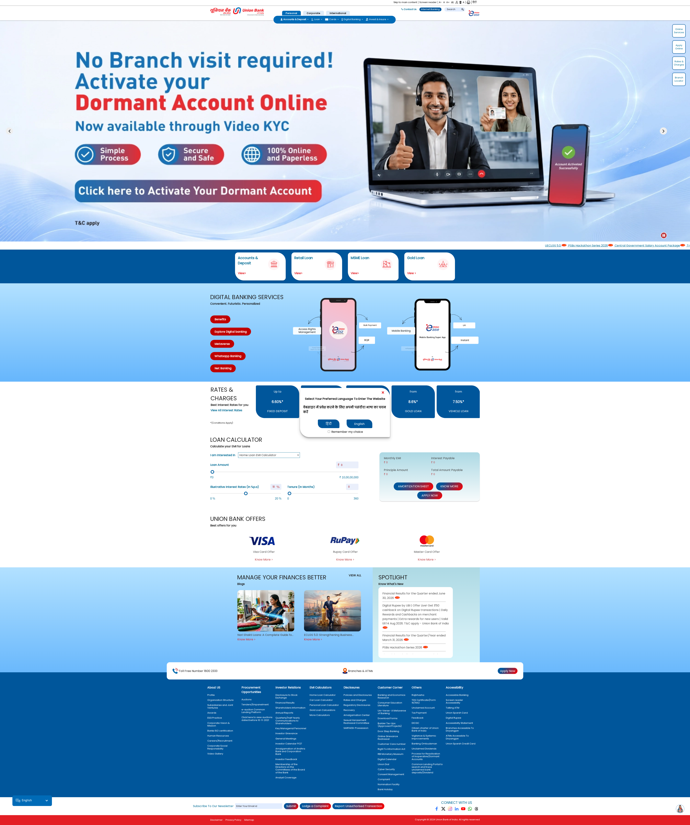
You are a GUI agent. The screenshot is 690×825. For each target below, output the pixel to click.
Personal (291, 13)
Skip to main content (405, 2)
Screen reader (428, 2)
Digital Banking (352, 19)
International (338, 13)
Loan (317, 19)
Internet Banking (430, 9)
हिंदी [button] (475, 2)
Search (451, 9)
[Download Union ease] (474, 13)
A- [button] (440, 2)
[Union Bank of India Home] (237, 11)
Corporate (313, 13)
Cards (332, 19)
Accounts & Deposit (294, 19)
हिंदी (329, 424)
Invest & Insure (377, 19)
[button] (452, 2)
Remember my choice (347, 432)
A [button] (444, 2)
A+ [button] (448, 2)
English (359, 424)
